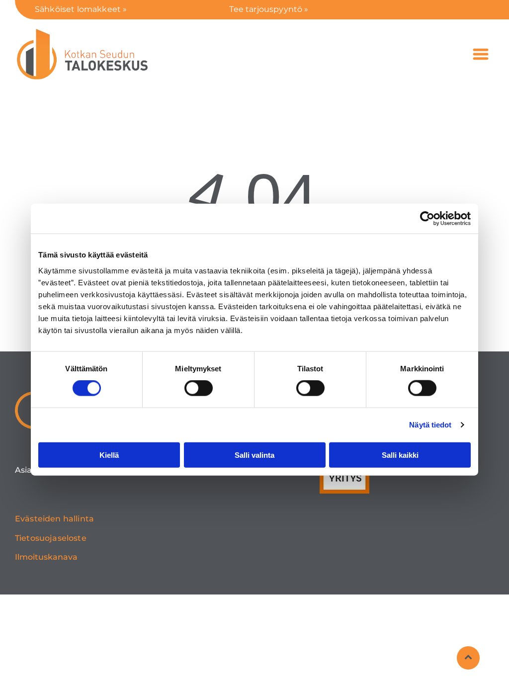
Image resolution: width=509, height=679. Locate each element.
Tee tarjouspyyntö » (268, 9)
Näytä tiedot (430, 425)
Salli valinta (254, 454)
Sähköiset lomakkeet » (81, 9)
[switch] (198, 388)
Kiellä (109, 454)
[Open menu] (480, 54)
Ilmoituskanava (46, 557)
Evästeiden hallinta (54, 518)
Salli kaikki (400, 454)
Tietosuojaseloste (50, 538)
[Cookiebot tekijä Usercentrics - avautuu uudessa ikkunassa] (427, 218)
